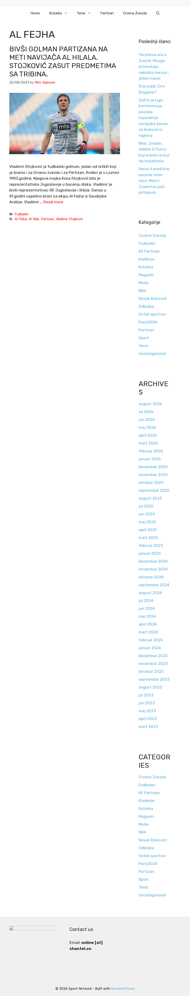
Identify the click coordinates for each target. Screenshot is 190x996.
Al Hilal (34, 219)
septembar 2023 (154, 679)
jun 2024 (147, 608)
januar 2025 (150, 553)
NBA (142, 290)
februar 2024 (151, 640)
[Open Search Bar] (158, 13)
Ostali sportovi (152, 314)
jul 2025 (146, 506)
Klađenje (147, 259)
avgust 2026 (150, 403)
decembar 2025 (153, 466)
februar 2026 (151, 451)
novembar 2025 (153, 474)
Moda (144, 282)
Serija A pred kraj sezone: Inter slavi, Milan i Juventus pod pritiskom (154, 180)
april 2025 (148, 529)
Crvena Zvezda (135, 13)
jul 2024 (146, 600)
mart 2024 (148, 632)
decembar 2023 (153, 655)
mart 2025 (148, 537)
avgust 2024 (150, 592)
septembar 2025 (154, 490)
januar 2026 (150, 459)
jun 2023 (147, 703)
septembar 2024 (154, 585)
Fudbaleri (21, 214)
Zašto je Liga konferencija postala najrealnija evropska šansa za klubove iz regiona (153, 118)
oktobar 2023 (151, 671)
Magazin (146, 274)
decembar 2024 (153, 561)
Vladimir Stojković (69, 219)
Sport (144, 337)
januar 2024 (150, 647)
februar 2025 (151, 545)
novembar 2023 (153, 663)
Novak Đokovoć (153, 298)
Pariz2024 (148, 322)
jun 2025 (147, 514)
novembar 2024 (153, 569)
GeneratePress (123, 989)
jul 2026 (146, 411)
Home (35, 13)
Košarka (55, 13)
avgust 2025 (150, 498)
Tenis (81, 13)
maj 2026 (147, 427)
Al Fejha (21, 219)
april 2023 (148, 718)
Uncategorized (152, 353)
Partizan (107, 13)
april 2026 (148, 435)
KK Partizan (149, 251)
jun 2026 (147, 419)
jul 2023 (146, 695)
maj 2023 (147, 710)
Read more (53, 202)
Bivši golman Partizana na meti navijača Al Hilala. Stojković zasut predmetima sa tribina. (62, 61)
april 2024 (148, 624)
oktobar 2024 (151, 577)
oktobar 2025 (151, 482)
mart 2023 (148, 726)
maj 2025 (147, 522)
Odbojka (146, 306)
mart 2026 (148, 443)
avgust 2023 (150, 687)
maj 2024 (147, 616)
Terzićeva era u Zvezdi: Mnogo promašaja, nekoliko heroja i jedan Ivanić (153, 66)
